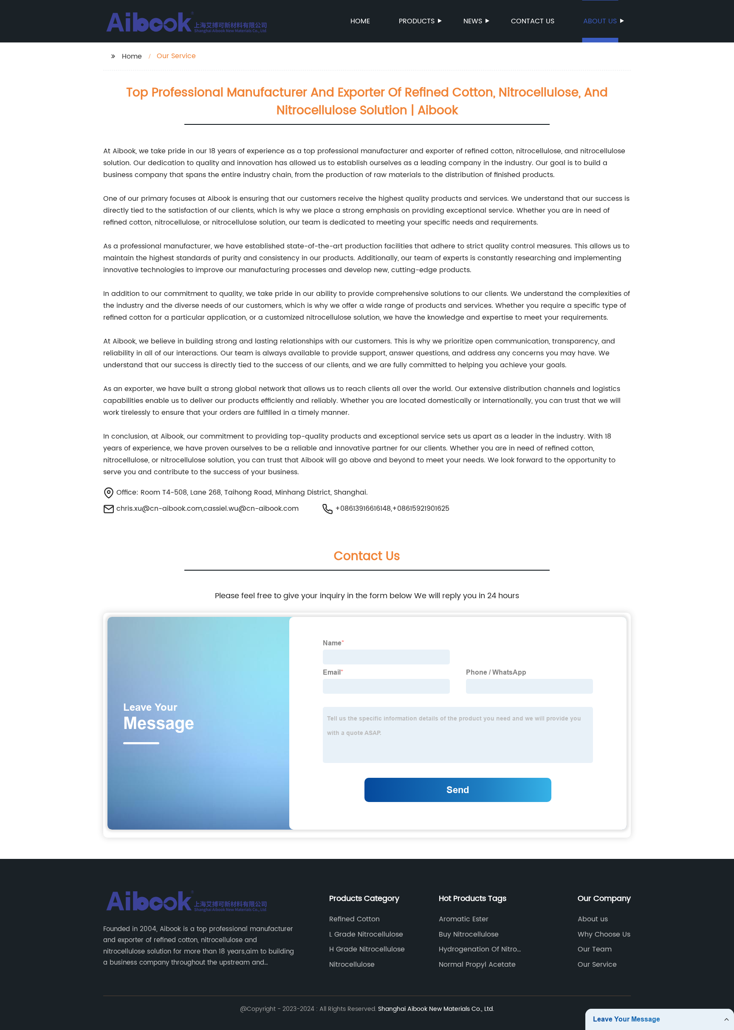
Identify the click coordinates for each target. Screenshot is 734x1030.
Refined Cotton (354, 919)
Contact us (532, 21)
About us (600, 21)
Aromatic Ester (463, 919)
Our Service (597, 964)
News (472, 21)
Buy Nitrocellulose (469, 934)
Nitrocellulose (352, 965)
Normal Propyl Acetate (477, 965)
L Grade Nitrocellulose (366, 934)
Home (360, 21)
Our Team (595, 949)
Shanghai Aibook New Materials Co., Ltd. (436, 1009)
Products (417, 21)
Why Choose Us (604, 934)
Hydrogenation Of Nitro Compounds (478, 949)
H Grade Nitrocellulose (367, 949)
